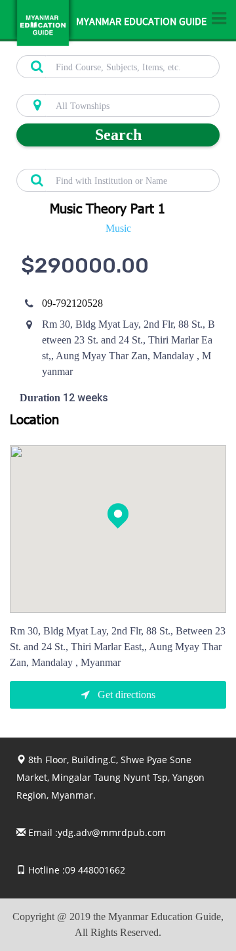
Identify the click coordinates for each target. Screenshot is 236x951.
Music (118, 228)
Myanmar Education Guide (141, 23)
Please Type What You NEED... (73, 48)
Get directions (125, 694)
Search (118, 134)
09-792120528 (72, 303)
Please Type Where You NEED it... (79, 86)
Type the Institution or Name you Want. (88, 161)
